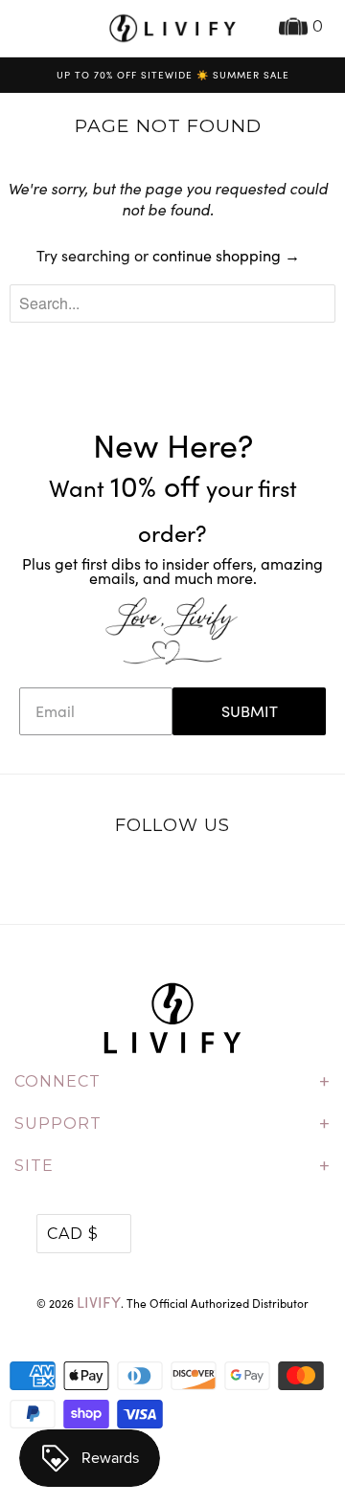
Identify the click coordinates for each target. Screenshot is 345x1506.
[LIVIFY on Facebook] (152, 875)
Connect (172, 1081)
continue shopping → (226, 255)
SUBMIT (249, 711)
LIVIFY (99, 1302)
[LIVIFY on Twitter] (113, 875)
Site (172, 1166)
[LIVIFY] (172, 28)
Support (172, 1124)
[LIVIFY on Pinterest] (192, 875)
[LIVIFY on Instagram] (233, 875)
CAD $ (73, 1234)
